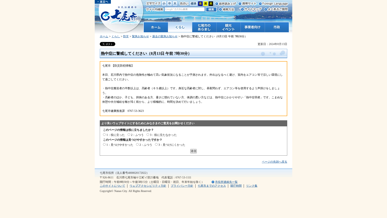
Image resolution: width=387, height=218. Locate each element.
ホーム (104, 36)
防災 (126, 36)
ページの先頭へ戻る (274, 161)
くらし (115, 36)
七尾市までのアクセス (212, 185)
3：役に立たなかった (163, 134)
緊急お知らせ (140, 36)
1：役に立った (115, 134)
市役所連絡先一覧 (226, 181)
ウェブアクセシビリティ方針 (148, 185)
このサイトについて (112, 185)
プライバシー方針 (182, 185)
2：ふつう (137, 134)
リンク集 (251, 185)
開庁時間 (236, 185)
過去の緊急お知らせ (165, 36)
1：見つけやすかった (119, 144)
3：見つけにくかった (171, 144)
